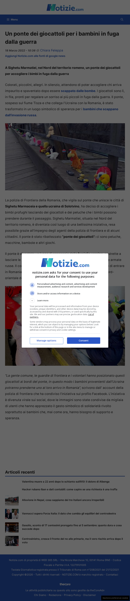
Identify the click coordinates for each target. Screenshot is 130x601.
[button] (65, 300)
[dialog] (65, 300)
